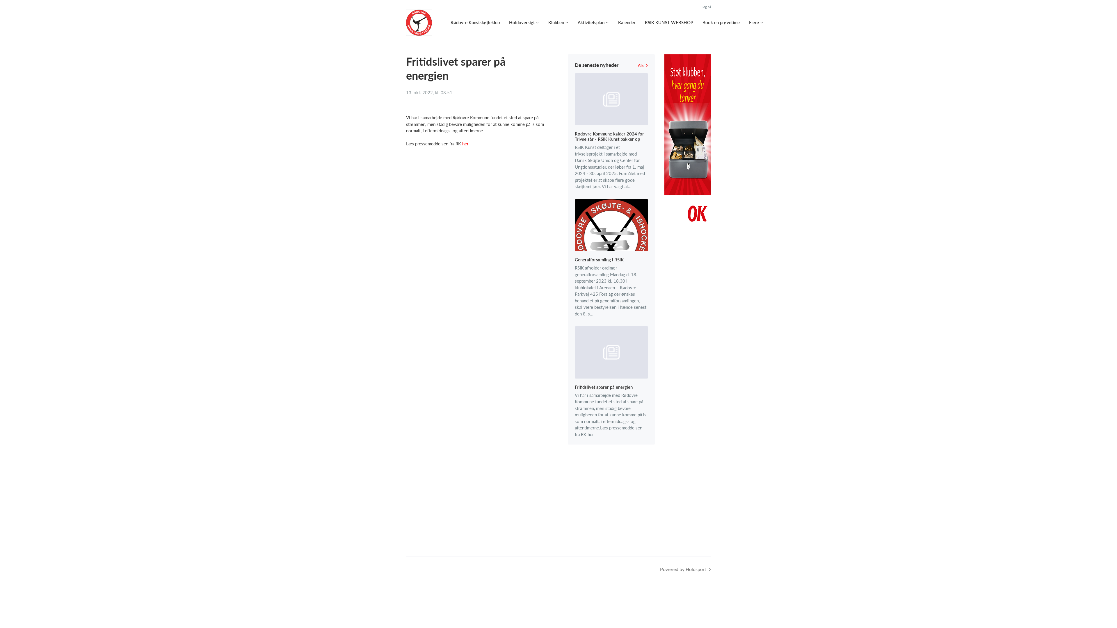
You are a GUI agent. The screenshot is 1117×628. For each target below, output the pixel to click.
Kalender (627, 22)
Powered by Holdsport (683, 569)
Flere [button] (754, 22)
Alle (641, 65)
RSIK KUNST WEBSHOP (669, 22)
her (465, 143)
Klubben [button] (556, 22)
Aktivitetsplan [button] (591, 22)
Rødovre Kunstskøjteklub (475, 22)
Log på (706, 7)
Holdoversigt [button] (522, 22)
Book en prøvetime (721, 22)
